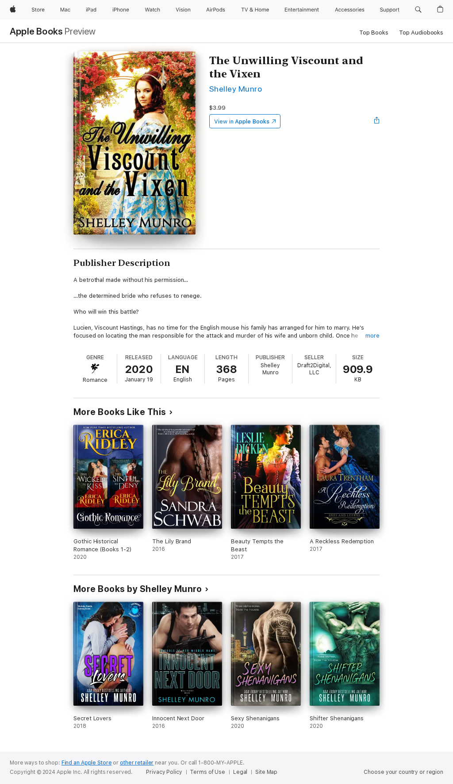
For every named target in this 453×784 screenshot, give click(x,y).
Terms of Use (207, 772)
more (372, 335)
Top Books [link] (373, 32)
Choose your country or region (403, 772)
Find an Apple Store (86, 763)
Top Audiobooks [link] (421, 32)
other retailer (137, 763)
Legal (240, 772)
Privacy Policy (164, 772)
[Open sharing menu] (377, 121)
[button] (418, 9)
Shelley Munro (235, 88)
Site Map (266, 772)
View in (241, 121)
